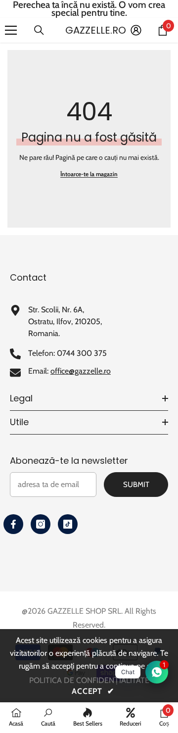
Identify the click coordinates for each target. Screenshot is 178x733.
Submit (136, 484)
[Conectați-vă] (136, 30)
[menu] (11, 30)
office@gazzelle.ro (80, 371)
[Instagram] (40, 524)
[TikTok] (68, 524)
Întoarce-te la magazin (89, 174)
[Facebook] (13, 524)
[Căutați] (39, 30)
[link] (48, 717)
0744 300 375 (82, 353)
